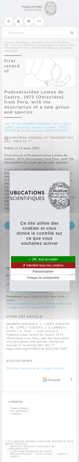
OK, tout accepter (44, 259)
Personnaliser (43, 271)
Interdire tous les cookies (44, 265)
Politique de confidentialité (43, 277)
